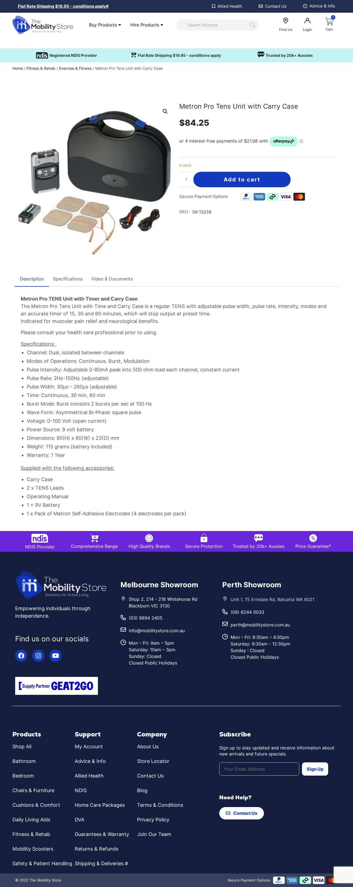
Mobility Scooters (32, 849)
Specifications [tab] (67, 279)
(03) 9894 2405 (145, 618)
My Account (89, 746)
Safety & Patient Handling (42, 863)
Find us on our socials (52, 638)
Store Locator (153, 761)
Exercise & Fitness (75, 68)
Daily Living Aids (31, 819)
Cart (329, 29)
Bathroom (24, 761)
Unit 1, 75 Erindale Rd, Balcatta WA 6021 (272, 599)
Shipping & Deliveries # (101, 863)
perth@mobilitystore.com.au (260, 625)
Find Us (285, 29)
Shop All (21, 746)
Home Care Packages (100, 805)
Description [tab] (32, 279)
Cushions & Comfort (36, 805)
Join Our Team (154, 834)
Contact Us (150, 776)
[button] (165, 111)
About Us (148, 746)
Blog (142, 790)
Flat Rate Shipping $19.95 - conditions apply (179, 55)
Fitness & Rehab (40, 68)
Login (307, 29)
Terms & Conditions (160, 805)
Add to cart (242, 179)
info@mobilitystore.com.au (157, 630)
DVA (79, 819)
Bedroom (23, 776)
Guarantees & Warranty (102, 834)
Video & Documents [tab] (112, 279)
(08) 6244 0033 (247, 612)
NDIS (81, 790)
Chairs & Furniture (33, 790)
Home (17, 68)
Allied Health (89, 776)
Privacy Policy (153, 819)
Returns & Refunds (96, 849)
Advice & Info (90, 761)
